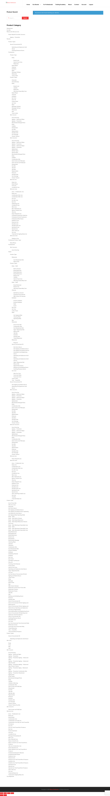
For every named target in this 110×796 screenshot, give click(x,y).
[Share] (8, 793)
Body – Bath (15, 266)
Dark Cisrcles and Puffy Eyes (18, 162)
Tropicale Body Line (16, 498)
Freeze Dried (15, 101)
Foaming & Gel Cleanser (19, 294)
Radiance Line (15, 220)
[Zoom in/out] (1, 793)
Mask (13, 70)
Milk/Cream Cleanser (13, 586)
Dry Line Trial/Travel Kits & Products (17, 727)
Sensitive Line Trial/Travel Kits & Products (18, 762)
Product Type (13, 55)
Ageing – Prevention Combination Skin (17, 671)
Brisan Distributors (54, 789)
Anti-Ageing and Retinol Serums (21, 350)
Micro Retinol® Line (16, 208)
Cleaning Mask (17, 316)
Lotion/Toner (15, 310)
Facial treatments (12, 730)
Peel (13, 111)
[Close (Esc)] (12, 793)
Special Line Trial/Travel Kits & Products (18, 768)
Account (84, 4)
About (70, 4)
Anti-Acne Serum (18, 347)
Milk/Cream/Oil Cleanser (20, 296)
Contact (76, 4)
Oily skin (14, 167)
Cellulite (15, 87)
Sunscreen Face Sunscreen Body (16, 626)
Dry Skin (9, 30)
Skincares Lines (13, 235)
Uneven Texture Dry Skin (14, 705)
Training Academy (60, 4)
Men (13, 320)
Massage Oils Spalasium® (14, 735)
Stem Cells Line (15, 230)
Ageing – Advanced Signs (18, 119)
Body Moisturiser (17, 270)
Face (9, 644)
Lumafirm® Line (15, 187)
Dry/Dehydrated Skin (19, 259)
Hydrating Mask (17, 318)
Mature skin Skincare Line (13, 31)
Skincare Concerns (14, 424)
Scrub (15, 305)
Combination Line (16, 466)
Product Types (11, 41)
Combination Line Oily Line (14, 720)
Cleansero (10, 545)
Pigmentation (15, 131)
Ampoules (14, 80)
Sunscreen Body (17, 375)
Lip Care (14, 103)
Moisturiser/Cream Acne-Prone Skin (17, 587)
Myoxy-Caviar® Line (17, 210)
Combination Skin (16, 159)
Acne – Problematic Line (18, 191)
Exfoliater (10, 552)
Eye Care (14, 98)
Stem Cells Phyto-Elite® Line (18, 493)
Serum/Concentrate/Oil (16, 44)
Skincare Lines (13, 189)
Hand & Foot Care (18, 62)
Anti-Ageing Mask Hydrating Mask (16, 515)
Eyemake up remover (19, 292)
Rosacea (14, 172)
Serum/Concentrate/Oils (14, 616)
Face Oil (14, 99)
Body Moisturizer (12, 533)
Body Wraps (15, 65)
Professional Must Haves (17, 218)
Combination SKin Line (17, 196)
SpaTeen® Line (15, 227)
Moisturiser (16, 63)
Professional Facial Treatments (19, 217)
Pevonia (8, 38)
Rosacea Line (15, 222)
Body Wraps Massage (13, 540)
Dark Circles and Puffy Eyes (18, 160)
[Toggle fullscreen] (5, 793)
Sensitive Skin (15, 132)
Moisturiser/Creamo (13, 589)
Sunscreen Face (17, 376)
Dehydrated (10, 28)
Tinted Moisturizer (18, 338)
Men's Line (14, 207)
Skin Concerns (13, 137)
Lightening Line (15, 203)
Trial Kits (14, 497)
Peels (15, 304)
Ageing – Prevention (15, 37)
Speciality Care (12, 619)
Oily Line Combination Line (14, 746)
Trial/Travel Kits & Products (14, 631)
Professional (11, 52)
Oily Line (14, 212)
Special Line (15, 228)
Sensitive (16, 334)
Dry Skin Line (15, 200)
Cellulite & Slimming (13, 683)
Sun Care (14, 370)
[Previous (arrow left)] (1, 795)
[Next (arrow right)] (5, 795)
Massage (10, 580)
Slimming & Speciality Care (20, 91)
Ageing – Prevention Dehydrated (16, 672)
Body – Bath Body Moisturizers (15, 520)
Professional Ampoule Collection (19, 215)
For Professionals (48, 4)
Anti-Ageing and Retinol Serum (21, 348)
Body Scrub (16, 60)
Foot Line (14, 185)
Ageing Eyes (15, 149)
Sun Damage (15, 134)
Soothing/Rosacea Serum (18, 50)
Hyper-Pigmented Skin (19, 329)
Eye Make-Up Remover (13, 560)
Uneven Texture (15, 136)
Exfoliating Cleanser (13, 553)
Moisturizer (14, 257)
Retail (9, 251)
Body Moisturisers (18, 272)
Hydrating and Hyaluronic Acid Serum (17, 569)
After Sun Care (17, 373)
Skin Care (9, 640)
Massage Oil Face (16, 108)
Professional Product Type (14, 240)
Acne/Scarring (15, 117)
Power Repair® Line (16, 213)
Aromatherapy (15, 81)
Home (28, 4)
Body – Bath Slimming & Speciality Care (18, 525)
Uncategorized (10, 776)
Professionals (11, 244)
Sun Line (14, 232)
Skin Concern (13, 114)
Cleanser (14, 67)
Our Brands (36, 4)
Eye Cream (11, 558)
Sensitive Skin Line (16, 225)
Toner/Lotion (15, 75)
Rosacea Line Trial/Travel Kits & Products (18, 759)
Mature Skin (16, 261)
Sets (9, 648)
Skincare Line (13, 179)
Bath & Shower (17, 268)
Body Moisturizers (18, 273)
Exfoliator (14, 68)
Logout (91, 4)
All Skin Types (15, 150)
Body (13, 57)
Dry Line (14, 198)
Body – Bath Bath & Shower (15, 518)
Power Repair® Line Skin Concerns (16, 34)
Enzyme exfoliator (18, 300)
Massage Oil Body (16, 72)
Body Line (14, 182)
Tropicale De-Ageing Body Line (19, 234)
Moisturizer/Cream (12, 591)
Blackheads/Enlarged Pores (18, 122)
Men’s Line (14, 475)
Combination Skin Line (17, 195)
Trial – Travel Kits (16, 380)
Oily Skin (14, 169)
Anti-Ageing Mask (18, 315)
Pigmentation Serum (18, 365)
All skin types (15, 152)
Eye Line (14, 201)
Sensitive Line (15, 223)
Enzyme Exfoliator (18, 302)
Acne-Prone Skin (18, 324)
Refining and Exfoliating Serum (21, 367)
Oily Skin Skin (11, 693)
